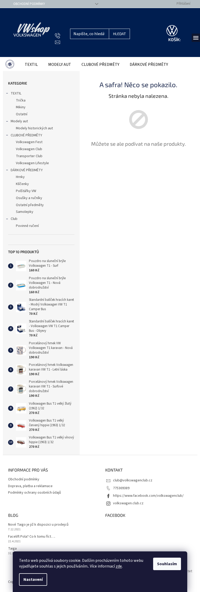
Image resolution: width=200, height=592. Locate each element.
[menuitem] (10, 64)
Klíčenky (22, 184)
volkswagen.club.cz (128, 503)
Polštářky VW (26, 191)
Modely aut (19, 121)
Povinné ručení (27, 225)
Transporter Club (29, 156)
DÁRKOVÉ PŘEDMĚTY (27, 170)
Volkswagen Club (29, 149)
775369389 (121, 488)
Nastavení (33, 579)
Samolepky (24, 211)
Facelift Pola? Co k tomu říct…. (31, 536)
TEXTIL (16, 93)
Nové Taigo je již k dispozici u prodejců (38, 524)
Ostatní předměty (30, 205)
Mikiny (21, 107)
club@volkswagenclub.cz (132, 480)
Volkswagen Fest (29, 142)
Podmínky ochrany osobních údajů (34, 492)
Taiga (12, 548)
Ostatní (21, 114)
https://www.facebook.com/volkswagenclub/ (148, 495)
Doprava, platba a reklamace (30, 486)
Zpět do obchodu (138, 162)
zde (119, 566)
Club (14, 218)
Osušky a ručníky (29, 198)
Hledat (119, 33)
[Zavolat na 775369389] (62, 36)
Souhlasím (167, 564)
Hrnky (20, 177)
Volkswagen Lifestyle (32, 163)
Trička (21, 100)
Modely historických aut (34, 128)
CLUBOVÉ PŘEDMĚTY (26, 135)
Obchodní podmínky (29, 4)
